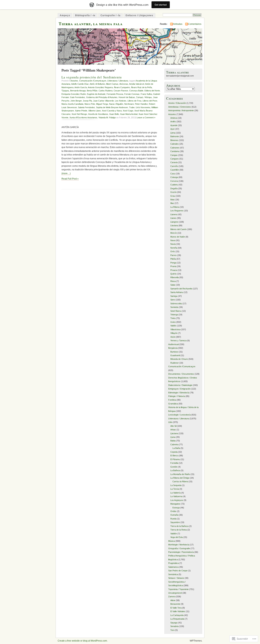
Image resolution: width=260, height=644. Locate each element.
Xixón (172, 337)
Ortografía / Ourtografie (179, 548)
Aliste (172, 600)
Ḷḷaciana (174, 433)
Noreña (173, 248)
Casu (172, 173)
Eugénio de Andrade (96, 94)
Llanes (173, 218)
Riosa (173, 281)
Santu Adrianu (176, 292)
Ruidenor (174, 363)
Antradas (177, 24)
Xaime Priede (81, 110)
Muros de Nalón (177, 237)
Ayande (173, 125)
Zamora (171, 596)
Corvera (174, 181)
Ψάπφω (148, 97)
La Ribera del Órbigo (179, 478)
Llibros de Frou (134, 101)
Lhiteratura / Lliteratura (117, 81)
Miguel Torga (102, 104)
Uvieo (173, 322)
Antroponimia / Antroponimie (181, 110)
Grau (172, 196)
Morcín (173, 233)
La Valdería (175, 493)
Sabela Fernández (86, 107)
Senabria (174, 626)
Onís (172, 251)
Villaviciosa (175, 329)
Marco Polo (90, 104)
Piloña (173, 259)
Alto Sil (173, 426)
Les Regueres (176, 210)
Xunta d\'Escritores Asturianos (83, 117)
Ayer (172, 129)
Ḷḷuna (172, 437)
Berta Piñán (92, 90)
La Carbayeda (176, 615)
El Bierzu (174, 455)
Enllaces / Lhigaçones (139, 15)
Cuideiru (174, 185)
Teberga (174, 314)
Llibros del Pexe (150, 101)
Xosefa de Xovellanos (98, 114)
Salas (172, 285)
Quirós (173, 274)
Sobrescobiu (176, 303)
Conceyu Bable (136, 90)
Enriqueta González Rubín (73, 94)
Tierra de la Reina (178, 530)
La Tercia (174, 489)
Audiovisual (173, 344)
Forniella (174, 463)
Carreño (174, 166)
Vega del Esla (176, 537)
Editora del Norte (152, 90)
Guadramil (175, 355)
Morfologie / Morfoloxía (178, 544)
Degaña (174, 188)
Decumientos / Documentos (181, 374)
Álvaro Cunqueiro (122, 87)
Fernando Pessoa (115, 94)
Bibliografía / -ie (85, 15)
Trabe (132, 107)
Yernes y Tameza (178, 340)
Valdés (173, 325)
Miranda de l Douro (179, 359)
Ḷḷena (172, 133)
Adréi (92, 84)
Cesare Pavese (121, 90)
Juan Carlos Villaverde (103, 101)
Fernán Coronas (132, 94)
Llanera (173, 214)
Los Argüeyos (176, 500)
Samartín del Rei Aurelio (181, 288)
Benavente (175, 604)
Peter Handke (141, 104)
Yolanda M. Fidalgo (107, 117)
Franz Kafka (146, 94)
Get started (161, 4)
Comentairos (194, 24)
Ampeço (65, 15)
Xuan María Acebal (128, 114)
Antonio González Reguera (100, 87)
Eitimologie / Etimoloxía (178, 392)
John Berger (76, 101)
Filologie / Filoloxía (176, 396)
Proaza (173, 270)
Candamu (174, 151)
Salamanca (173, 567)
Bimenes (174, 140)
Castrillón (174, 170)
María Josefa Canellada (72, 104)
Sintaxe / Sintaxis (176, 578)
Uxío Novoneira (143, 107)
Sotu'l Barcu (175, 311)
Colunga (174, 177)
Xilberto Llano (94, 110)
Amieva (173, 118)
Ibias (172, 199)
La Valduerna (176, 496)
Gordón (173, 467)
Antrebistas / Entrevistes (179, 107)
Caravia (174, 162)
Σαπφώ (139, 97)
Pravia (173, 266)
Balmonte (174, 136)
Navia (173, 244)
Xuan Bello (114, 114)
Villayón (173, 333)
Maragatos (175, 504)
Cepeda (174, 452)
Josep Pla (87, 101)
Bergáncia (173, 348)
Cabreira (174, 444)
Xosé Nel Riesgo (79, 114)
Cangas (174, 155)
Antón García (80, 87)
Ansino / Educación (177, 103)
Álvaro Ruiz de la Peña (141, 87)
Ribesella (174, 277)
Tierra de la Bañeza (179, 526)
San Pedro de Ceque (177, 570)
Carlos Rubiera (105, 90)
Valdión (173, 533)
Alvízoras (123, 84)
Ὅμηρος (65, 90)
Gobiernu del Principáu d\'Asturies (101, 97)
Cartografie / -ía (110, 15)
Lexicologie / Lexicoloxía (179, 415)
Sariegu (173, 296)
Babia (172, 441)
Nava (172, 240)
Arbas (173, 429)
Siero (172, 300)
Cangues (174, 159)
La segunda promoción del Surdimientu (91, 77)
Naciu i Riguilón (116, 104)
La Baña (176, 448)
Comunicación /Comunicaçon (92, 81)
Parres (173, 255)
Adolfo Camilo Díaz (80, 84)
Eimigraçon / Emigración (179, 389)
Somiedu (174, 307)
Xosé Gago (128, 110)
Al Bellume (100, 84)
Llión (170, 422)
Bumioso (174, 352)
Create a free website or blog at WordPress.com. (83, 640)
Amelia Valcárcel (136, 84)
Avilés (173, 121)
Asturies (74, 81)
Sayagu (173, 622)
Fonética (172, 400)
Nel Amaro (129, 104)
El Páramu (175, 459)
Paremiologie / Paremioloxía (181, 552)
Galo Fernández (77, 97)
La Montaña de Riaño (180, 474)
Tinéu (172, 318)
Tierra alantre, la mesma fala (91, 24)
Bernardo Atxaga (78, 90)
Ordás (173, 511)
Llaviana (174, 225)
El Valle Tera (176, 608)
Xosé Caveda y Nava (112, 110)
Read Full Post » (70, 178)
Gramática (173, 403)
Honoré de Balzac (127, 97)
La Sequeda (175, 485)
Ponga (173, 263)
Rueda (173, 519)
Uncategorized (175, 593)
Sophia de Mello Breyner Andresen (112, 107)
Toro (172, 630)
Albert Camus (112, 84)
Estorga (176, 507)
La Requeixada (177, 619)
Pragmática (173, 563)
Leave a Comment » (146, 117)
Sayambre (175, 522)
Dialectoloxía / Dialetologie (180, 385)
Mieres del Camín (178, 229)
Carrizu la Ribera (180, 481)
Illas (172, 203)
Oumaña (174, 515)
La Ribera (174, 207)
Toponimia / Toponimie (178, 589)
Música (171, 541)
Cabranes (174, 148)
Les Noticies (120, 101)
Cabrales (174, 144)
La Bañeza (175, 470)
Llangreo (174, 222)
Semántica (173, 574)
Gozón (173, 192)
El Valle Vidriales (177, 611)
